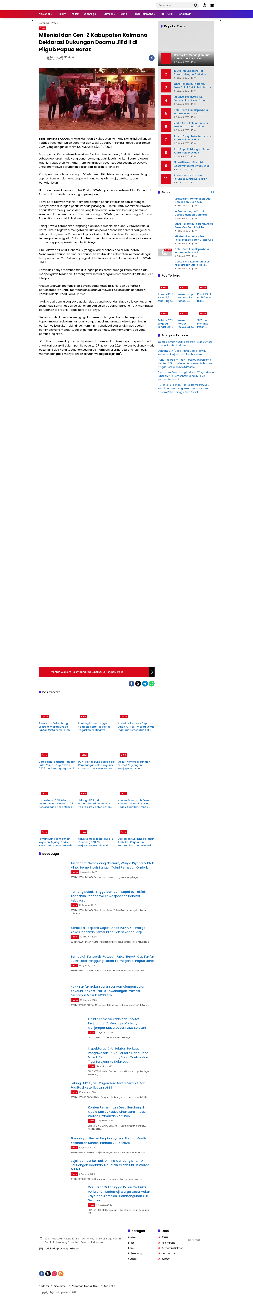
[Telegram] (145, 684)
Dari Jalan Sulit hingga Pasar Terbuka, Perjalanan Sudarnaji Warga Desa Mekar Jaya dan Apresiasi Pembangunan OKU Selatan (136, 842)
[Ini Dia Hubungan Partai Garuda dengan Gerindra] (165, 215)
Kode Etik (109, 1286)
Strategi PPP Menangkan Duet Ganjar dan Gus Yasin (193, 200)
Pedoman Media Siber (85, 1286)
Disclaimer (60, 1286)
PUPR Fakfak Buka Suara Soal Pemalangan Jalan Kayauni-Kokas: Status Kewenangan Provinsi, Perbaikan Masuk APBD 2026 (96, 765)
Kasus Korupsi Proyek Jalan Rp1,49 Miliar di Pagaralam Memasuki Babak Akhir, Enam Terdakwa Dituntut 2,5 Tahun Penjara (186, 324)
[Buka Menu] (212, 5)
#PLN (165, 1237)
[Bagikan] (152, 58)
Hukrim (164, 287)
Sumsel (132, 1258)
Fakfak (44, 716)
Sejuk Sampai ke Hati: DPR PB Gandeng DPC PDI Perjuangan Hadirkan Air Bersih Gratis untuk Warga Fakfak (96, 842)
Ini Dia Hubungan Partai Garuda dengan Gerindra (189, 72)
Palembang (135, 1253)
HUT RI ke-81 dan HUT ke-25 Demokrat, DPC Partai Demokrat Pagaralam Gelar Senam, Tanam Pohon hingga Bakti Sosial (183, 388)
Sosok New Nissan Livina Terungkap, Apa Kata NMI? (190, 177)
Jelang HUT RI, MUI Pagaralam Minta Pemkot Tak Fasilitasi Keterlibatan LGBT (94, 804)
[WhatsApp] (152, 684)
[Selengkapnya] (212, 192)
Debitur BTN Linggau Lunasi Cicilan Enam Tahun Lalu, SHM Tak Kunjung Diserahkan (166, 324)
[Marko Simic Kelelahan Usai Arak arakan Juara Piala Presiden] (165, 265)
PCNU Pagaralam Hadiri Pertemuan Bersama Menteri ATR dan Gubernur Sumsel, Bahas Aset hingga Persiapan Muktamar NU (186, 363)
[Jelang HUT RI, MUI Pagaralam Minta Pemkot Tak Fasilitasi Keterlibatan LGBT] (96, 785)
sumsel (166, 1258)
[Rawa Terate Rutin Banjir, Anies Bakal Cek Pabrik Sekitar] (165, 227)
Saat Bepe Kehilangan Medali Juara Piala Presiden (191, 151)
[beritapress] (57, 5)
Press (42, 28)
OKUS (123, 755)
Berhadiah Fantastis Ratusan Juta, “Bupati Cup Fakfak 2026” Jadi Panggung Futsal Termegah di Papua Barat (57, 765)
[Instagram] (54, 1273)
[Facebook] (131, 684)
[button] (195, 5)
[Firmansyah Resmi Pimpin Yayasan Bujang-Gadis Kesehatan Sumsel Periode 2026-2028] (57, 823)
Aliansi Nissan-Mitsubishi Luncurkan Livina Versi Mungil (191, 164)
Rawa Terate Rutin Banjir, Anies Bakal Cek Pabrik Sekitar (192, 85)
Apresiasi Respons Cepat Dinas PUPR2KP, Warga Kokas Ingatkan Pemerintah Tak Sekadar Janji (136, 727)
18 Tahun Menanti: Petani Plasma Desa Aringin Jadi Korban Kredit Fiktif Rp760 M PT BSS (205, 324)
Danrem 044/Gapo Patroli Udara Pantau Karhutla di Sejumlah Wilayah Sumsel (182, 352)
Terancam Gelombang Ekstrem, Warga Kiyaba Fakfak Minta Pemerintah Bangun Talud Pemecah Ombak (54, 727)
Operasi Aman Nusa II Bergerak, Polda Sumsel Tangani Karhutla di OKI (185, 343)
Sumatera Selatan (172, 1248)
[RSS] (61, 1273)
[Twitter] (138, 684)
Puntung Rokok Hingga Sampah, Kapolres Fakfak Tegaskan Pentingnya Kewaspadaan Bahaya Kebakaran (94, 727)
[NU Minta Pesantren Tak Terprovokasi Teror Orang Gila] (165, 240)
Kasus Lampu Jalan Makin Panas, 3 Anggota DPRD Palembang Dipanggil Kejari (186, 298)
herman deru (169, 1253)
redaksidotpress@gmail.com (62, 1248)
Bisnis (131, 1248)
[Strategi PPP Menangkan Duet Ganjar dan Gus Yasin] (165, 202)
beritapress (52, 57)
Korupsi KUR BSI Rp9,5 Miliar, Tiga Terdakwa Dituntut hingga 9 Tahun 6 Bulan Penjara (165, 298)
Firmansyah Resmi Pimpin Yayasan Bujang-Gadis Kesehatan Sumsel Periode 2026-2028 (55, 842)
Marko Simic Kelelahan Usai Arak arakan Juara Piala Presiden (190, 125)
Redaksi (44, 1286)
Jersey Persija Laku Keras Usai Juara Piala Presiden (192, 138)
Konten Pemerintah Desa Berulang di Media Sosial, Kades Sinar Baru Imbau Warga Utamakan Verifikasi (135, 804)
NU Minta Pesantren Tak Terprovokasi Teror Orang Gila (190, 98)
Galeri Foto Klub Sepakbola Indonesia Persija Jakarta (190, 111)
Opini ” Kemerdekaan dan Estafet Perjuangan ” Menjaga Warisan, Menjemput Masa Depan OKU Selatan (136, 765)
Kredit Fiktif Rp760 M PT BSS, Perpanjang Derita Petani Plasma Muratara (205, 298)
